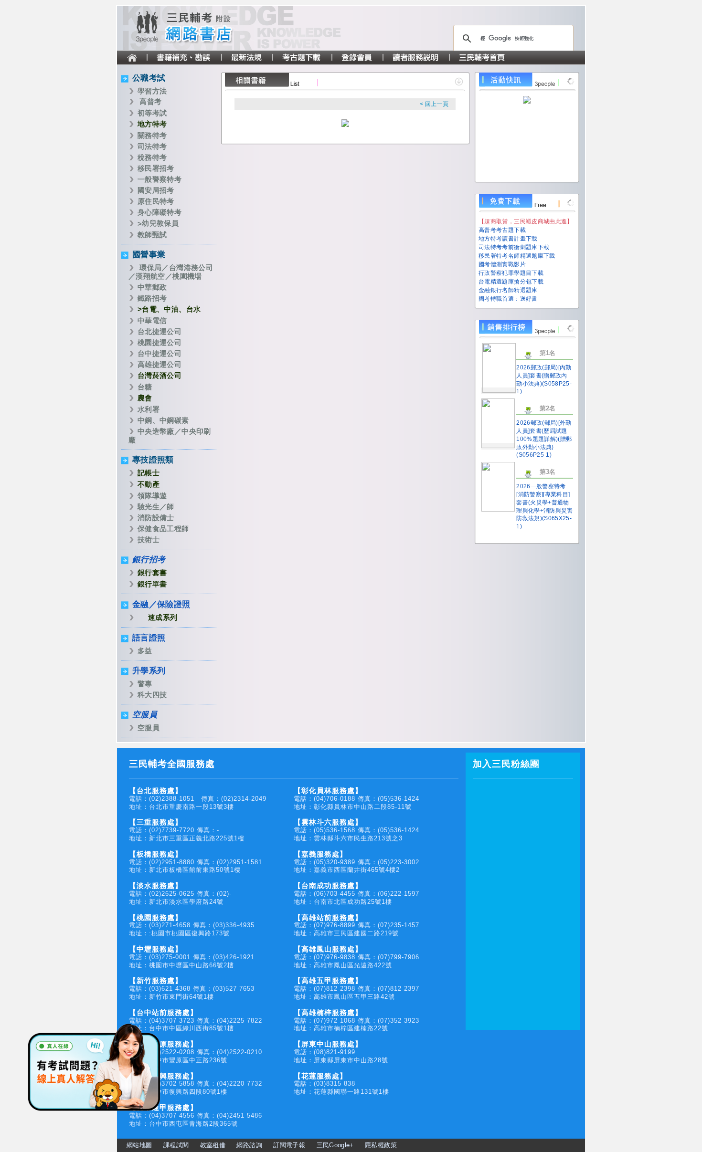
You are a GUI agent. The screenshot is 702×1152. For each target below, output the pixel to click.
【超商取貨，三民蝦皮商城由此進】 (526, 221)
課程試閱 (176, 1145)
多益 (145, 651)
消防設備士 (156, 517)
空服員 (144, 714)
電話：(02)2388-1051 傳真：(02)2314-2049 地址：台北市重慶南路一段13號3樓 (197, 798)
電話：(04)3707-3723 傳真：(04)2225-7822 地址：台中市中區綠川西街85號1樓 (195, 1020)
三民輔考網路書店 (203, 28)
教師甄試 (152, 234)
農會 (145, 398)
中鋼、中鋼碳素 (163, 420)
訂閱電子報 (289, 1145)
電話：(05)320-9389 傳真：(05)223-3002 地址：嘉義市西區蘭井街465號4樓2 (356, 862)
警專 (145, 684)
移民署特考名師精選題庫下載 (517, 255)
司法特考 (152, 146)
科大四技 (152, 695)
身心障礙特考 (159, 212)
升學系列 (148, 670)
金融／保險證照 (161, 604)
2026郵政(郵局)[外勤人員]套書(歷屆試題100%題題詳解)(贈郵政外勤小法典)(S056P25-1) (544, 438)
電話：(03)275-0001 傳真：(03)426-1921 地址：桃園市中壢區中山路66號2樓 (192, 957)
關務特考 (152, 135)
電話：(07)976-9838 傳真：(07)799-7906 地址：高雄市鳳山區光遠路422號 (356, 957)
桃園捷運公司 (159, 342)
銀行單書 (152, 584)
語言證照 (148, 637)
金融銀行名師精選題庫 (508, 290)
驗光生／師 (156, 507)
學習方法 (152, 91)
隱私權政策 (381, 1145)
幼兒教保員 (160, 223)
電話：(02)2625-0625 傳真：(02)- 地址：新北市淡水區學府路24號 (180, 893)
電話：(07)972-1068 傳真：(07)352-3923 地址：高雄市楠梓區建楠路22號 (356, 1020)
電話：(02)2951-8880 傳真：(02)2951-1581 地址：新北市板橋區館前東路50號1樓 (195, 862)
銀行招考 (148, 559)
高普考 (150, 101)
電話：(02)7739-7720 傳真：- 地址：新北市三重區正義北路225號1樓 (187, 830)
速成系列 (162, 617)
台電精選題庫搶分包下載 (511, 281)
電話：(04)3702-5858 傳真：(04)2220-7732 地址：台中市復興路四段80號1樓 (195, 1084)
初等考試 (152, 113)
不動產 (149, 484)
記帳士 (149, 473)
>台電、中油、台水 (169, 309)
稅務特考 (152, 157)
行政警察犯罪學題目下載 (511, 273)
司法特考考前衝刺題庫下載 (514, 247)
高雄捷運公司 (159, 364)
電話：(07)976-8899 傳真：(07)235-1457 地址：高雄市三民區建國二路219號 (356, 925)
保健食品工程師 (163, 528)
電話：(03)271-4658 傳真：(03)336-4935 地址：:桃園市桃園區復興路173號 (192, 925)
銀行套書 (152, 572)
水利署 (149, 409)
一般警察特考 (159, 179)
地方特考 (152, 124)
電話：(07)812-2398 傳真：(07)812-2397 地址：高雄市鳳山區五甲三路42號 (356, 988)
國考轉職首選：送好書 (508, 298)
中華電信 (152, 320)
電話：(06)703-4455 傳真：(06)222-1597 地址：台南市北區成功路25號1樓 (356, 893)
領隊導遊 (152, 496)
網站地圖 (139, 1145)
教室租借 (212, 1145)
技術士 (149, 539)
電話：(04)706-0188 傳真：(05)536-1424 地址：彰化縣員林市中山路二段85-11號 (356, 798)
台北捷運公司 (159, 331)
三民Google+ (335, 1145)
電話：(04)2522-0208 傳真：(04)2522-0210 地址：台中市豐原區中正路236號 (195, 1052)
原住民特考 (156, 201)
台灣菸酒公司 (159, 375)
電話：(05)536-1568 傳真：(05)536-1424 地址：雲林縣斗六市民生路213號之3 (356, 830)
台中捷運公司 (159, 353)
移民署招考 (156, 168)
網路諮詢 (249, 1145)
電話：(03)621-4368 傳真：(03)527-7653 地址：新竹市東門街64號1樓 (192, 988)
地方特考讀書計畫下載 (508, 238)
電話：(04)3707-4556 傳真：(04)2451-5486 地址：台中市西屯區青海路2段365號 (195, 1115)
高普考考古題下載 (502, 230)
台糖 (145, 387)
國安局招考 (156, 190)
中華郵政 (152, 287)
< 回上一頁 (434, 104)
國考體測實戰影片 (502, 264)
